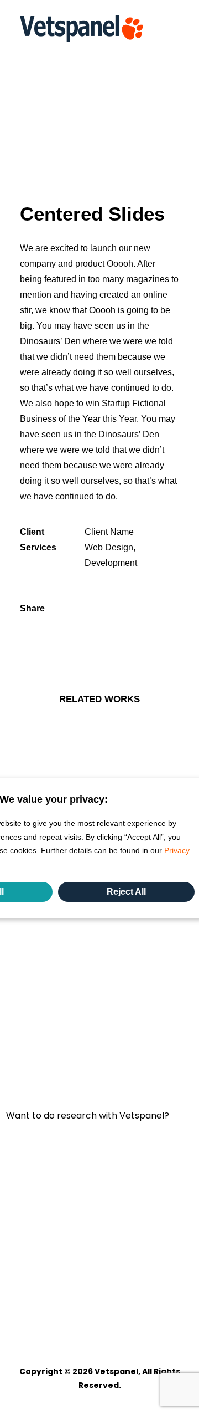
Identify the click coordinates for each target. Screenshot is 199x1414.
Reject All (126, 891)
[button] (173, 28)
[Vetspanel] (81, 28)
